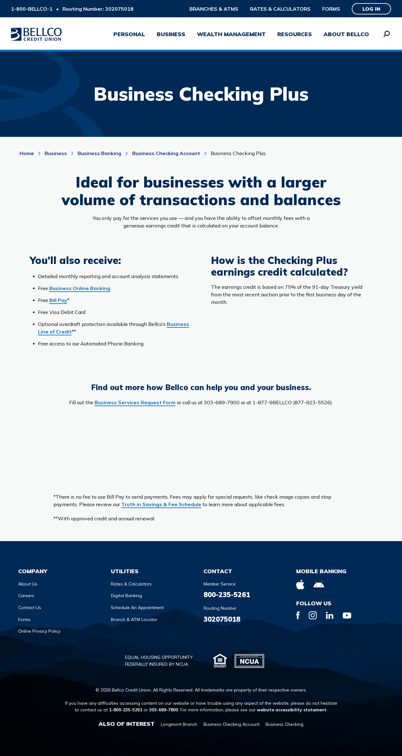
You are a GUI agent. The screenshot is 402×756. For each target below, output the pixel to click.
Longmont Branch (179, 724)
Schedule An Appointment (137, 607)
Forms (331, 9)
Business (56, 153)
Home (27, 153)
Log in (371, 9)
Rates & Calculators (280, 9)
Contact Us (29, 607)
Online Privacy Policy (39, 631)
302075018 (222, 619)
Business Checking (284, 724)
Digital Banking (126, 595)
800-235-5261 (227, 594)
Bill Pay (58, 300)
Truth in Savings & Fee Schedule (161, 504)
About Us (27, 584)
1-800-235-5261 (125, 710)
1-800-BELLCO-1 (31, 9)
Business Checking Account (166, 153)
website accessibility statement (292, 710)
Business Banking (99, 153)
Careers (26, 595)
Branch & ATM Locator (134, 619)
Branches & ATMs (213, 9)
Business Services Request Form (135, 402)
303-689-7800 (163, 710)
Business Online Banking (79, 288)
